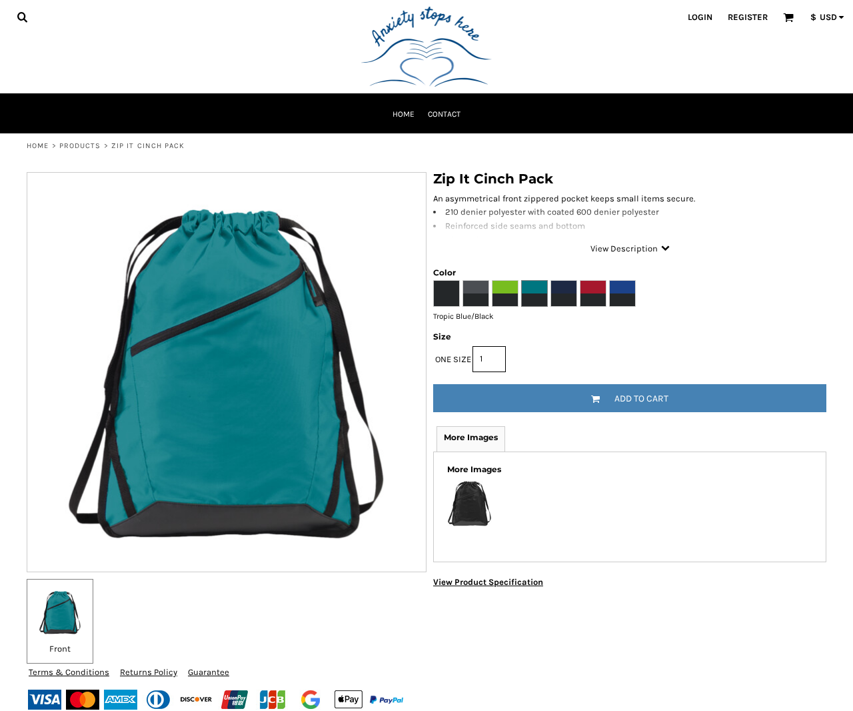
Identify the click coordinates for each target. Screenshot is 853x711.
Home (38, 145)
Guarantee (208, 672)
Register (748, 17)
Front (60, 649)
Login (700, 17)
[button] (22, 16)
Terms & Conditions (69, 672)
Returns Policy (148, 672)
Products (80, 145)
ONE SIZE (453, 359)
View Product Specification (488, 582)
